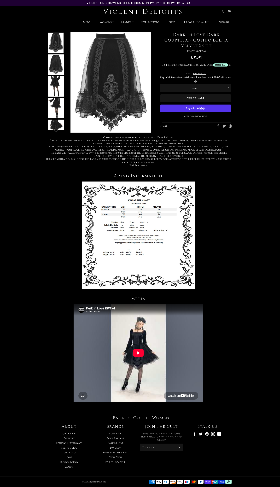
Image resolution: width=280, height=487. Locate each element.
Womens (106, 22)
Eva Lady (115, 447)
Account (224, 22)
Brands (126, 22)
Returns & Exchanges (69, 443)
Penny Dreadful (115, 462)
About (69, 466)
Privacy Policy (69, 462)
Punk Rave (115, 433)
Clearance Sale (195, 22)
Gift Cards (69, 433)
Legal (69, 457)
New (172, 22)
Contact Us (69, 452)
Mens (87, 22)
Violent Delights (97, 482)
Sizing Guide (69, 447)
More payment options (196, 116)
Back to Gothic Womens (142, 418)
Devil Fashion (115, 438)
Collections (150, 22)
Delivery (69, 438)
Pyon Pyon (115, 457)
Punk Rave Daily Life (115, 452)
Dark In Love (115, 443)
